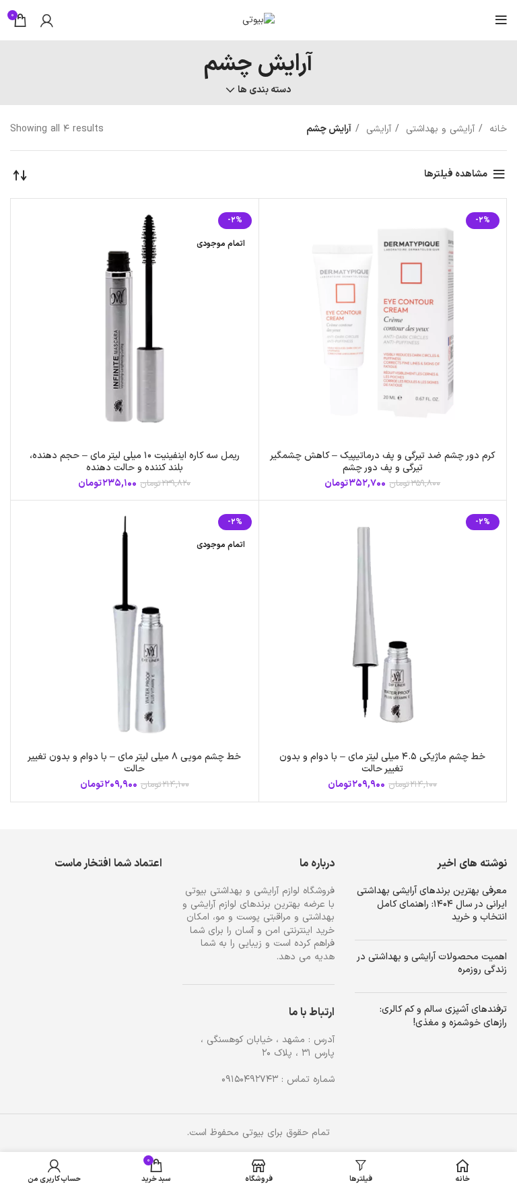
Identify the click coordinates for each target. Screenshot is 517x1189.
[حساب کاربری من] (47, 20)
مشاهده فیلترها (455, 174)
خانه (496, 129)
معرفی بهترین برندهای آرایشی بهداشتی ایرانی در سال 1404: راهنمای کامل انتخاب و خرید (432, 904)
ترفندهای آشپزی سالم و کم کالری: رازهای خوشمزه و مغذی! (443, 1016)
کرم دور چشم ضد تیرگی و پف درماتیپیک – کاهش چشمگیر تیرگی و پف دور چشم (382, 462)
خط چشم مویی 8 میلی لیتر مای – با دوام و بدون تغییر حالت (134, 763)
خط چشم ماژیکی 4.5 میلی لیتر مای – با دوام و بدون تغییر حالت (382, 763)
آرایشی (377, 129)
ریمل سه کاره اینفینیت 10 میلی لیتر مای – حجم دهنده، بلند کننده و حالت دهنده (135, 462)
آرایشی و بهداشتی (439, 129)
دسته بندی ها (264, 90)
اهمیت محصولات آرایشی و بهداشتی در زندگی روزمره (432, 963)
